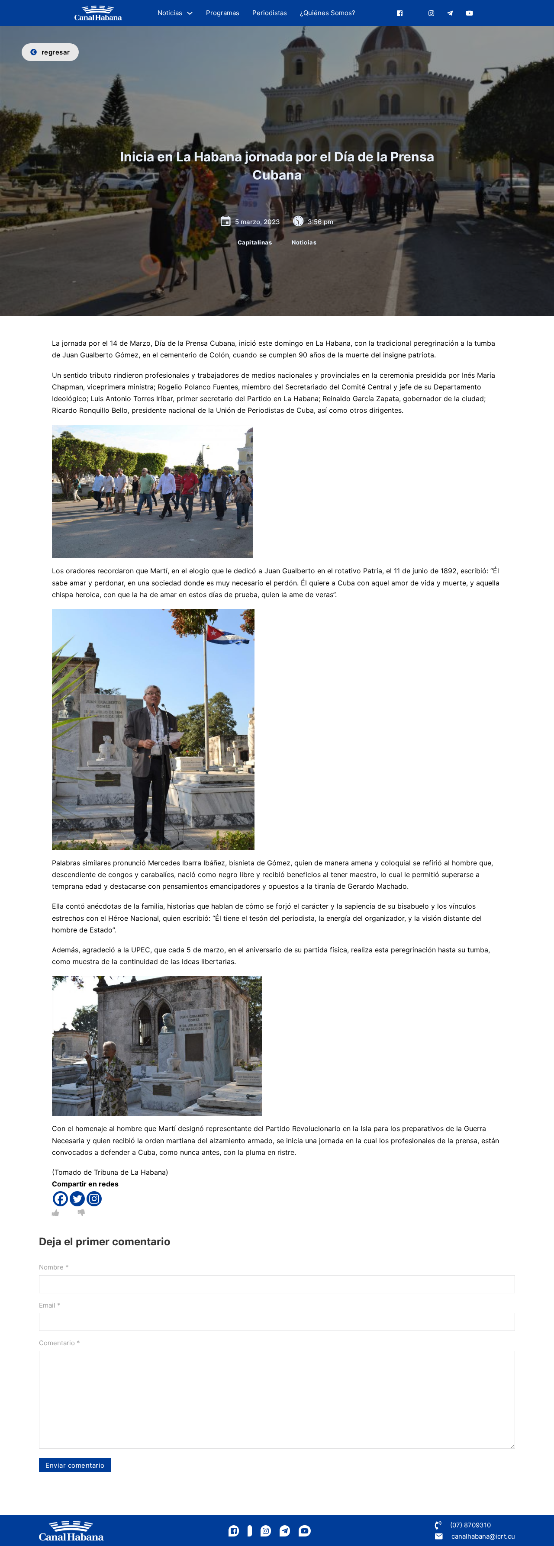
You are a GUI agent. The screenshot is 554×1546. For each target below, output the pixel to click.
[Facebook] (60, 1198)
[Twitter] (77, 1198)
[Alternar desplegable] (190, 13)
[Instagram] (94, 1198)
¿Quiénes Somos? (327, 13)
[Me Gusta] (55, 1213)
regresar (56, 52)
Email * (50, 1305)
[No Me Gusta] (81, 1213)
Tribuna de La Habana (130, 1172)
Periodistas (269, 13)
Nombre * (54, 1267)
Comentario (59, 1343)
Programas (222, 13)
